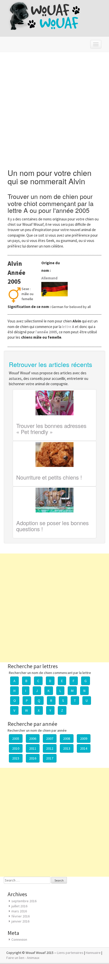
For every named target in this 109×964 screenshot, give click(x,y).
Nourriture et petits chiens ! (49, 477)
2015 (15, 758)
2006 (32, 738)
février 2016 (20, 916)
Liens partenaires (70, 952)
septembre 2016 (24, 901)
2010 (15, 748)
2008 (66, 738)
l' (46, 332)
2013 (66, 748)
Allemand (49, 278)
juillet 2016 (19, 906)
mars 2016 (19, 911)
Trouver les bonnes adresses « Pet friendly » (51, 429)
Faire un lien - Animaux (22, 957)
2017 (49, 758)
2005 (15, 738)
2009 (83, 738)
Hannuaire (93, 952)
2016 (32, 758)
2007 (49, 738)
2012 (49, 748)
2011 (32, 748)
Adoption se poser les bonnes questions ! (52, 526)
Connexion (19, 939)
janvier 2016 (20, 921)
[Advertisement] (54, 109)
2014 (83, 748)
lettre (68, 326)
